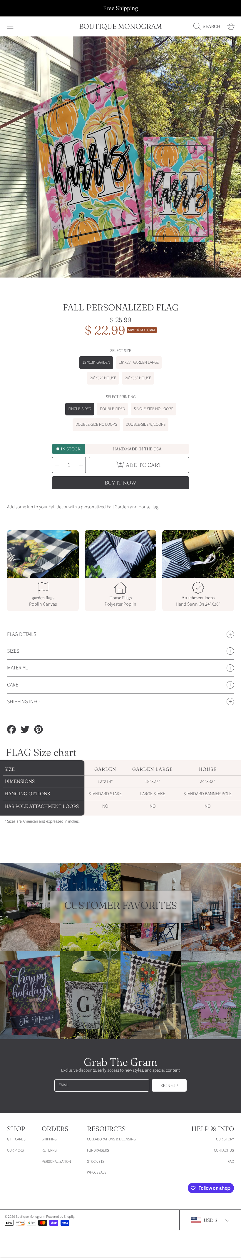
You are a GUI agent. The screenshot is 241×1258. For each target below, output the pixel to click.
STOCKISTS (95, 1161)
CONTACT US (224, 1150)
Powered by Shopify (60, 1216)
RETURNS (49, 1150)
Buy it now (120, 482)
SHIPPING (49, 1139)
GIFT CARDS (16, 1139)
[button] (10, 26)
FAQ (231, 1161)
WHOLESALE (96, 1172)
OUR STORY (225, 1139)
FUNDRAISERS (98, 1150)
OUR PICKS (15, 1150)
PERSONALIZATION (56, 1161)
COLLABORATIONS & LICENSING (111, 1139)
